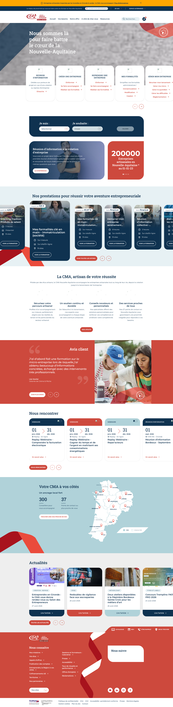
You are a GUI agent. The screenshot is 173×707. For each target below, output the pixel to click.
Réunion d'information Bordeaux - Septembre (158, 441)
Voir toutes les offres (86, 258)
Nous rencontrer (38, 467)
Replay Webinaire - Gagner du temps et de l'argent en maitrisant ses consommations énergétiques (84, 445)
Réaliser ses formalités (70, 90)
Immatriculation (130, 89)
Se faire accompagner (70, 86)
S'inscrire (40, 92)
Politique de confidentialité (68, 701)
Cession (130, 96)
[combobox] (54, 128)
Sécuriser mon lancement (159, 83)
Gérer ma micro (159, 86)
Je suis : (44, 123)
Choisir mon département (97, 8)
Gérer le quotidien (159, 90)
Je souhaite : (80, 123)
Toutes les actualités (40, 622)
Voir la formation (11, 244)
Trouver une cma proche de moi (54, 517)
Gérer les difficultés (160, 93)
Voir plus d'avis (37, 394)
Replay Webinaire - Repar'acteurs (118, 441)
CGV (86, 701)
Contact (85, 704)
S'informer (70, 83)
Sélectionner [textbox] (46, 129)
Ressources (105, 19)
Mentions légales (133, 701)
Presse (122, 701)
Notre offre (74, 19)
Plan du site (76, 704)
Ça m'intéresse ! (41, 171)
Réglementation (159, 97)
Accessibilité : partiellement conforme (104, 701)
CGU (81, 701)
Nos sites (35, 690)
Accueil (53, 19)
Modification (130, 92)
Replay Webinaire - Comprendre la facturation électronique (46, 442)
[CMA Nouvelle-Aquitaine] (38, 17)
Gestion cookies (64, 704)
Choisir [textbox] (77, 129)
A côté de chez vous (90, 19)
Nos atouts (86, 329)
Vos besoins (63, 19)
